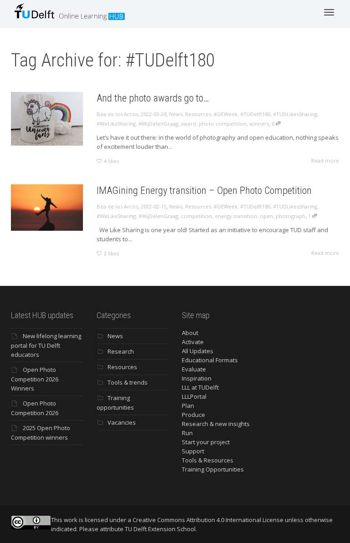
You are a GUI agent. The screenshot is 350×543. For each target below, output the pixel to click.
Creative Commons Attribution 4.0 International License (208, 520)
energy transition (236, 216)
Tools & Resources (207, 460)
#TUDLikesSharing (295, 114)
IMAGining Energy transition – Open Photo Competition (204, 190)
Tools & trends (128, 382)
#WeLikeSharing (116, 123)
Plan (188, 405)
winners (259, 123)
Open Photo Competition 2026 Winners (34, 378)
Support (193, 451)
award (188, 123)
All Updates (197, 351)
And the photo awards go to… (153, 98)
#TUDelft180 (255, 114)
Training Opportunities (213, 469)
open (266, 216)
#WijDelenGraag (158, 123)
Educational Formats (210, 360)
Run (187, 433)
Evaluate (194, 369)
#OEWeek (225, 114)
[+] (47, 119)
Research (121, 351)
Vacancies (122, 422)
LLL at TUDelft (200, 387)
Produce (193, 415)
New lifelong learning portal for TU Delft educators (46, 345)
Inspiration (196, 378)
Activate (193, 342)
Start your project (206, 442)
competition (196, 216)
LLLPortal (194, 396)
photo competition (223, 123)
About (190, 333)
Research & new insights (216, 424)
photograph (290, 216)
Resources (198, 114)
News (175, 114)
